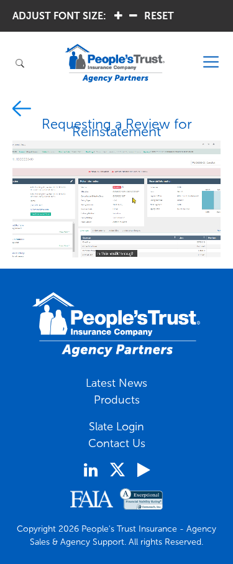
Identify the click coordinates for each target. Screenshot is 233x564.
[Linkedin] (91, 470)
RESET (159, 16)
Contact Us (116, 443)
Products (117, 400)
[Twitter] (117, 469)
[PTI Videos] (143, 470)
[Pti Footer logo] (117, 324)
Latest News (116, 383)
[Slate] (21, 111)
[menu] (211, 62)
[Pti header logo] (115, 63)
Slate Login (116, 426)
